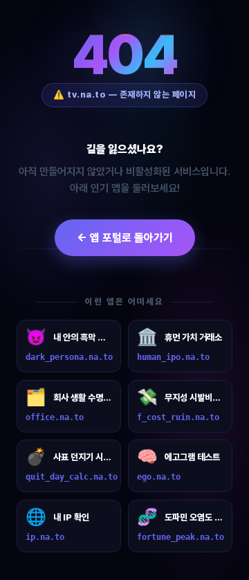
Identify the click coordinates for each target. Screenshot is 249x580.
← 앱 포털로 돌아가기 (125, 237)
